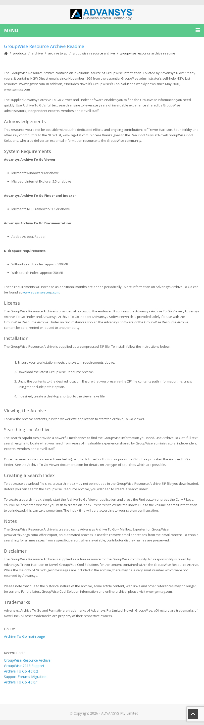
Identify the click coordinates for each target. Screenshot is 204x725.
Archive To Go (57, 53)
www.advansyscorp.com (40, 292)
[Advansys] (102, 14)
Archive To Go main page (24, 636)
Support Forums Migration (25, 676)
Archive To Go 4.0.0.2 (21, 671)
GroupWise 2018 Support (24, 665)
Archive (37, 53)
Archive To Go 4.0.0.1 (21, 682)
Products (19, 53)
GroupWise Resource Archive (94, 53)
